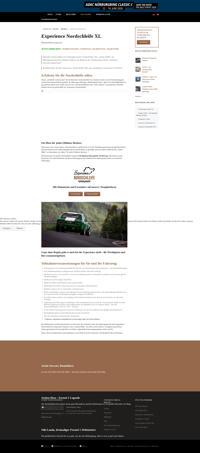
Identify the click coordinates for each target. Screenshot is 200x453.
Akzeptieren (7, 228)
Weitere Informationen (95, 232)
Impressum (109, 232)
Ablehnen (19, 228)
